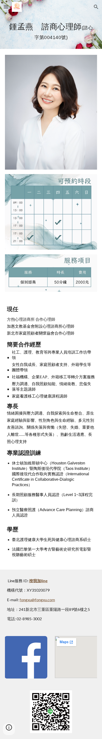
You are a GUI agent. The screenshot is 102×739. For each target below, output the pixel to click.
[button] (6, 7)
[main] (51, 31)
